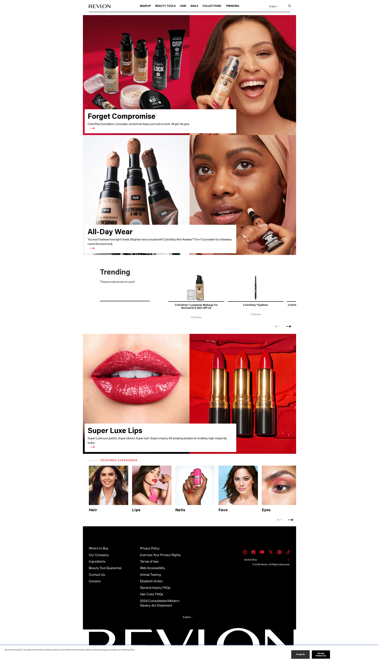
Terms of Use (149, 561)
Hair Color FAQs (151, 594)
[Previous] (277, 326)
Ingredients (97, 561)
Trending (232, 6)
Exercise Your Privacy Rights (160, 555)
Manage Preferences (321, 654)
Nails (194, 6)
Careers (95, 581)
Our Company (99, 555)
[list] (231, 294)
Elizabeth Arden (151, 581)
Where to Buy (98, 548)
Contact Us (97, 575)
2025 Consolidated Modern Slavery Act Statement (160, 603)
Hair (183, 6)
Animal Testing (150, 575)
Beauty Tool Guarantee (105, 568)
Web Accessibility (152, 568)
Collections (212, 6)
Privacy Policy (150, 548)
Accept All (300, 654)
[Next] (288, 326)
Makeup (145, 6)
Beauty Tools (165, 6)
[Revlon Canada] (100, 6)
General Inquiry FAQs (155, 588)
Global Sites (250, 559)
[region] (189, 654)
